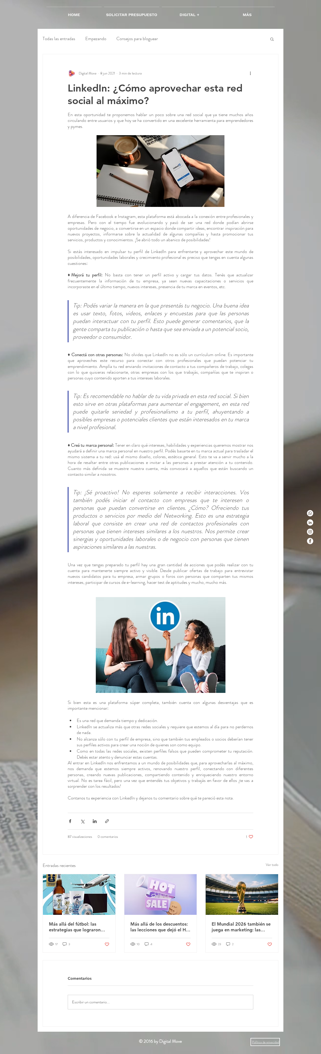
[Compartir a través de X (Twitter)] (82, 821)
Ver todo (272, 864)
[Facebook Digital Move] (310, 541)
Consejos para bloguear (137, 39)
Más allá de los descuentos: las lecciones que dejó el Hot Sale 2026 (160, 927)
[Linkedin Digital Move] (310, 522)
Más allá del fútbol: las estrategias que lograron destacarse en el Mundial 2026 (75, 927)
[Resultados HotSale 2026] (160, 894)
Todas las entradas (59, 39)
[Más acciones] (250, 73)
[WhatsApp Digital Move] (310, 513)
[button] (272, 39)
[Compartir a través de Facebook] (70, 821)
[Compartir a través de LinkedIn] (94, 821)
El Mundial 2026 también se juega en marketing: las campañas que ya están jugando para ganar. (241, 927)
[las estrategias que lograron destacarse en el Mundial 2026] (79, 894)
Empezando (95, 39)
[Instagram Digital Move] (310, 532)
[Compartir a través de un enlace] (107, 821)
